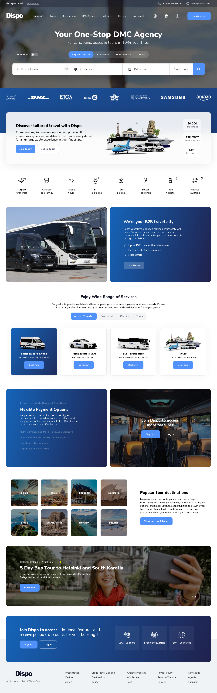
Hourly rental (124, 54)
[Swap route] (67, 69)
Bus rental (103, 54)
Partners (70, 677)
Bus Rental (138, 16)
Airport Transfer (83, 316)
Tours (53, 16)
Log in (170, 434)
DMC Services (89, 16)
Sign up (150, 434)
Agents (192, 677)
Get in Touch (48, 149)
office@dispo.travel (201, 3)
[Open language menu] (166, 16)
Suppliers (193, 682)
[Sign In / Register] (155, 16)
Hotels (122, 16)
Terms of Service (167, 677)
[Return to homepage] (14, 16)
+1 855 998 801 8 (172, 3)
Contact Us (199, 16)
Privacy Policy (165, 673)
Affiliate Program (136, 673)
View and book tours (156, 521)
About (68, 682)
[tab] (192, 597)
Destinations (69, 16)
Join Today (26, 149)
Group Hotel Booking (103, 673)
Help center (33, 3)
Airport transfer (81, 54)
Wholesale (133, 677)
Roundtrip (23, 54)
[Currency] (177, 16)
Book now (34, 365)
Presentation (72, 673)
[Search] (199, 69)
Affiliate (107, 16)
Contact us (194, 673)
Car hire (124, 316)
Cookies (162, 682)
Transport (38, 16)
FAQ (129, 682)
